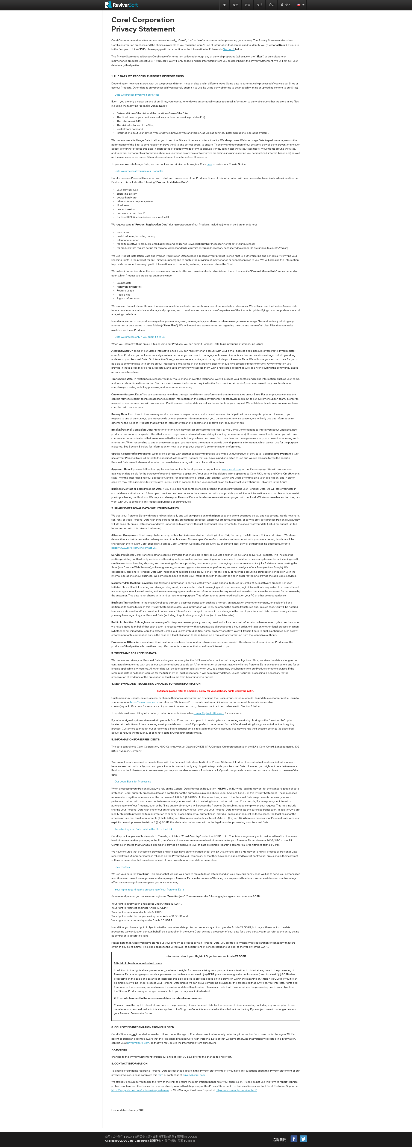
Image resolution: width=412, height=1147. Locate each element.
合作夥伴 (118, 1136)
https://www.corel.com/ (144, 702)
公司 (107, 1136)
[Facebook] (294, 1142)
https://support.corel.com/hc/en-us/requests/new (140, 1090)
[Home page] (224, 5)
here (209, 164)
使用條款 (170, 1140)
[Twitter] (303, 1142)
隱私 (180, 1140)
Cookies (190, 1140)
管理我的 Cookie (187, 1136)
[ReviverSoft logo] (121, 4)
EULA (129, 1136)
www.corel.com (231, 469)
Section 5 (229, 49)
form (160, 1074)
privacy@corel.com (138, 1042)
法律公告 (140, 1136)
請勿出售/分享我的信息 (160, 1136)
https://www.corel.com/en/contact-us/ (133, 547)
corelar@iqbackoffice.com (209, 713)
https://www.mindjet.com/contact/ (236, 1090)
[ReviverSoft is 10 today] (215, 5)
